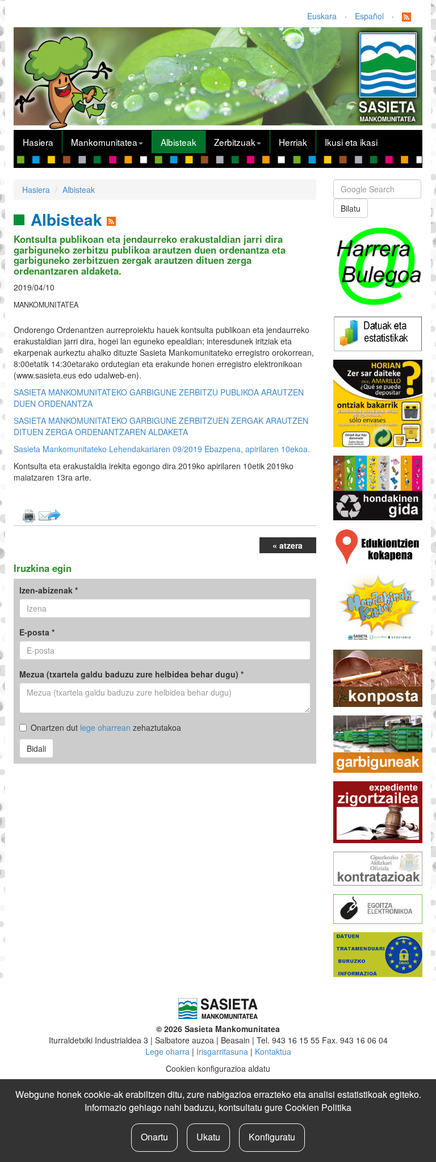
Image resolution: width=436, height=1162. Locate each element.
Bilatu (350, 208)
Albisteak (178, 142)
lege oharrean (105, 727)
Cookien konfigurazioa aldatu (218, 1068)
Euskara (322, 16)
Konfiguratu (272, 1136)
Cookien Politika (318, 1107)
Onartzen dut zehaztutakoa (106, 727)
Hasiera (38, 142)
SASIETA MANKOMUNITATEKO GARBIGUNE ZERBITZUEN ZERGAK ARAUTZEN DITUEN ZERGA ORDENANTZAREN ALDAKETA (161, 426)
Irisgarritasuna (222, 1051)
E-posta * (36, 632)
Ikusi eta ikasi (351, 142)
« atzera (287, 545)
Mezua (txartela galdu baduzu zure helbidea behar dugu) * (131, 674)
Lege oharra (167, 1051)
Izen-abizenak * (48, 590)
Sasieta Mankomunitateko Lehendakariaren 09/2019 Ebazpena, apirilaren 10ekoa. (162, 448)
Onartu (154, 1136)
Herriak (293, 142)
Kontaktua (273, 1051)
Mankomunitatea (104, 142)
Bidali (36, 748)
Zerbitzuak (234, 142)
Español (369, 16)
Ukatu (208, 1136)
